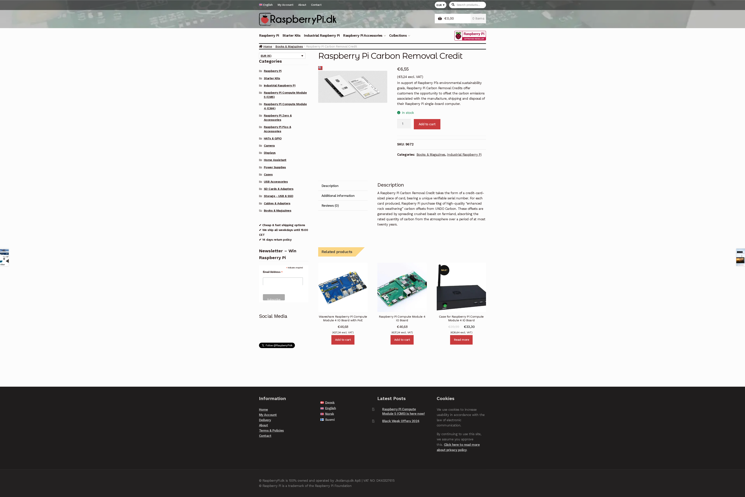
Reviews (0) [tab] (330, 205)
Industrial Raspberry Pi (322, 35)
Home (267, 46)
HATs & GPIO (273, 138)
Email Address (273, 272)
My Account (285, 5)
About (302, 5)
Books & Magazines (289, 46)
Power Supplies (275, 167)
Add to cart (427, 124)
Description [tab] (330, 186)
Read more (461, 339)
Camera (269, 145)
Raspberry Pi (269, 35)
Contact (316, 5)
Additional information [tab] (337, 196)
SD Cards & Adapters (279, 189)
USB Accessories (276, 181)
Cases (268, 174)
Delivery (265, 420)
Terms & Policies (271, 430)
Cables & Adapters (277, 203)
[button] (320, 68)
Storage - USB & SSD (278, 196)
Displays (270, 153)
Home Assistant (275, 160)
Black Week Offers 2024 (400, 421)
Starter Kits (291, 35)
